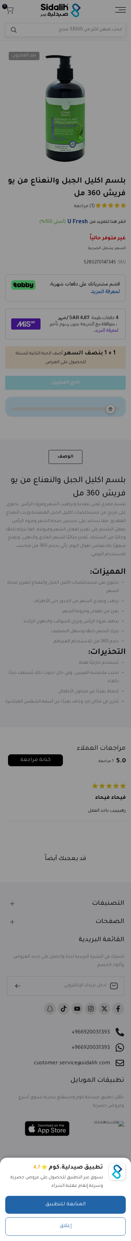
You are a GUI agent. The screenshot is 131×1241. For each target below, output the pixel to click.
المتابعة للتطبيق (65, 1204)
